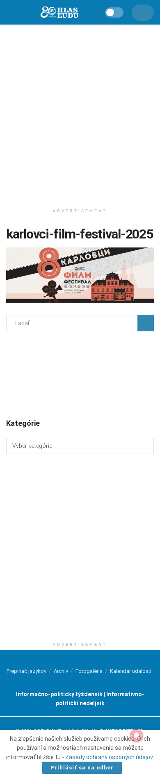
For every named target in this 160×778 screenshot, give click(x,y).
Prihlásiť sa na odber (82, 768)
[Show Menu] (10, 12)
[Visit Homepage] (59, 12)
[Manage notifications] (136, 735)
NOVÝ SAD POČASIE (80, 374)
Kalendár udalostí (130, 671)
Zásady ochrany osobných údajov (109, 757)
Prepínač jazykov (26, 671)
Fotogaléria (89, 671)
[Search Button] (145, 323)
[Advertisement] (80, 112)
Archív (61, 671)
